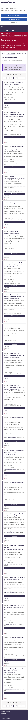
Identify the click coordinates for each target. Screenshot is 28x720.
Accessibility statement (6, 718)
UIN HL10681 (6, 105)
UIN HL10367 (6, 224)
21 (21, 78)
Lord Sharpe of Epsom (9, 342)
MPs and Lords (7, 30)
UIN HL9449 (6, 570)
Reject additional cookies (14, 19)
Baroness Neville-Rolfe (9, 250)
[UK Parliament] (4, 26)
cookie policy (4, 12)
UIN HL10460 (6, 139)
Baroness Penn (8, 191)
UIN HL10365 (6, 195)
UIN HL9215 (6, 695)
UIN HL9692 (6, 443)
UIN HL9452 (6, 506)
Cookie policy (4, 713)
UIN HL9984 (6, 378)
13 (16, 78)
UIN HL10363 (6, 287)
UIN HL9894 (6, 346)
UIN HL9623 (6, 475)
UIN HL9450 (6, 630)
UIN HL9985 (6, 410)
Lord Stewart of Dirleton (10, 532)
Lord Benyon (7, 134)
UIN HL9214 (6, 661)
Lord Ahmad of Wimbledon (10, 163)
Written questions (11, 53)
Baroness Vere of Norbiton (10, 592)
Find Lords (18, 35)
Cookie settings (14, 22)
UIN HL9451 (6, 598)
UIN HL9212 (6, 538)
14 (18, 78)
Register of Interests (21, 53)
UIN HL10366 (6, 255)
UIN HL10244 (6, 318)
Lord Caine (7, 101)
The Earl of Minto (8, 564)
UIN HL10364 (6, 169)
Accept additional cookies (14, 15)
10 (11, 78)
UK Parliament (4, 35)
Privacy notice (4, 716)
